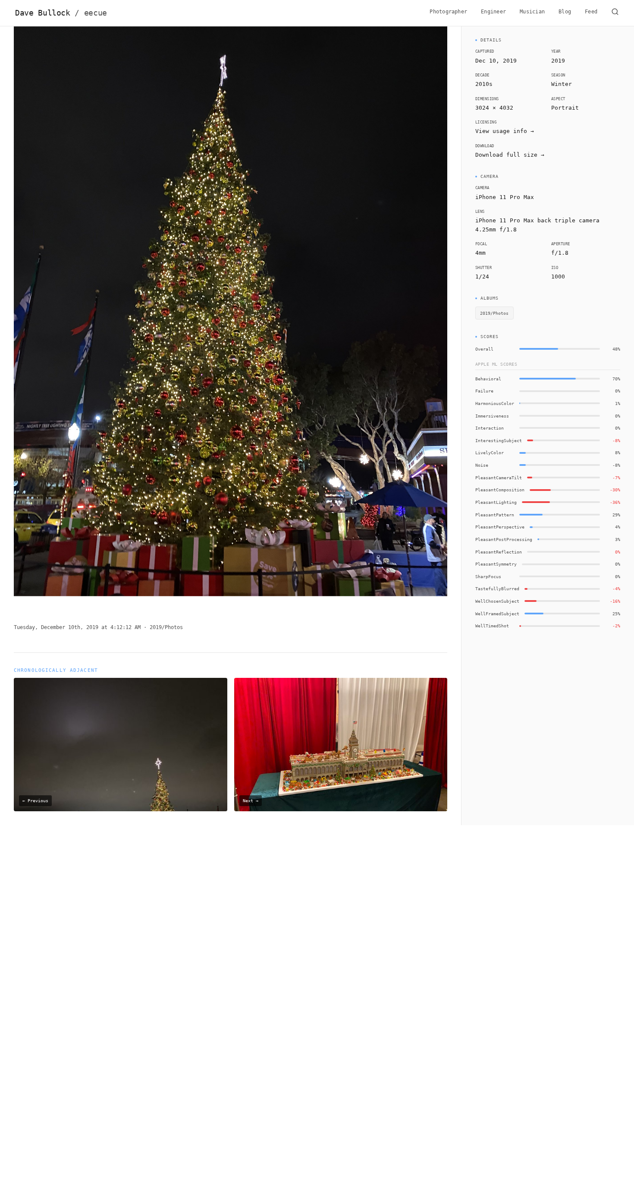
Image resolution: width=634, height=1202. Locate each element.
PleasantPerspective (499, 526)
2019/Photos (166, 627)
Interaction (489, 427)
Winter (561, 84)
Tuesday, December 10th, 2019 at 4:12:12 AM (77, 627)
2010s (484, 84)
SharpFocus (488, 576)
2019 (558, 60)
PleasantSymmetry (496, 563)
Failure (484, 390)
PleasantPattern (494, 514)
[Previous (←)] (57, 317)
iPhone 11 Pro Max (504, 197)
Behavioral (488, 378)
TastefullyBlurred (497, 588)
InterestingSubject (498, 440)
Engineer (493, 12)
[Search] (615, 13)
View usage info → (504, 131)
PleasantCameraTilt (498, 477)
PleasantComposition (499, 489)
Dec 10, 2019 (496, 60)
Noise (481, 465)
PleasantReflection (498, 551)
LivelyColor (489, 452)
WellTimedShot (492, 625)
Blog (565, 12)
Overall (484, 348)
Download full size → (509, 155)
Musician (532, 12)
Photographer (448, 12)
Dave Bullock (61, 13)
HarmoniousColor (494, 403)
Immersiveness (492, 415)
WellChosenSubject (497, 601)
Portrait (565, 107)
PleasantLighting (496, 502)
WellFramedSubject (497, 613)
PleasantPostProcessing (503, 539)
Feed (591, 12)
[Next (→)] (404, 317)
